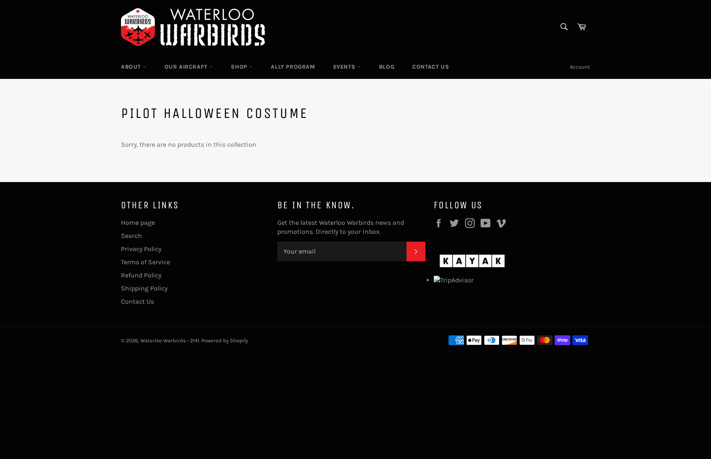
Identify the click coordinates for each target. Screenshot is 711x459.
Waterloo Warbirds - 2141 (169, 340)
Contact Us (430, 66)
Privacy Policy (141, 249)
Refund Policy (141, 275)
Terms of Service (145, 262)
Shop (240, 66)
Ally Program (293, 66)
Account (580, 67)
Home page (138, 222)
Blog (386, 66)
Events (345, 66)
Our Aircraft (187, 66)
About (132, 66)
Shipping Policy (144, 288)
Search (131, 236)
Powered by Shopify (224, 340)
